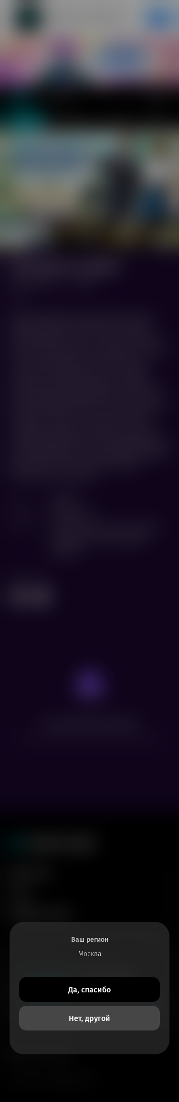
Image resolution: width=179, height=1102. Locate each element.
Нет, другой (89, 1018)
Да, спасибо (89, 989)
